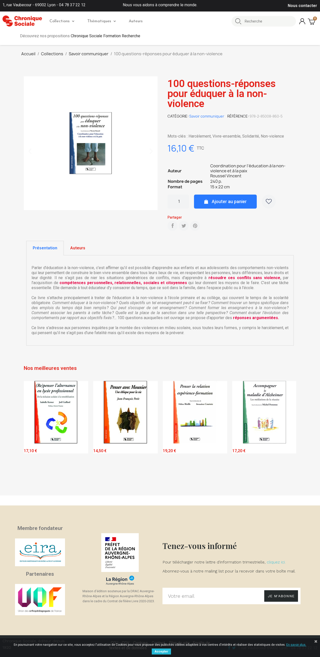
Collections (60, 21)
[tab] (45, 248)
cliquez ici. (276, 562)
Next (288, 437)
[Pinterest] (195, 226)
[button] (30, 151)
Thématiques (99, 21)
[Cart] (312, 21)
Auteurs (135, 21)
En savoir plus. (296, 644)
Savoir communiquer (206, 116)
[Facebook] (173, 226)
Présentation (45, 248)
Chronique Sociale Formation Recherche (105, 36)
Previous (31, 437)
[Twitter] (184, 226)
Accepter (161, 651)
